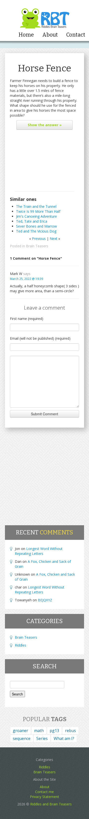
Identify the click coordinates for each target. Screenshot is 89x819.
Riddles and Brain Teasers (51, 804)
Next (53, 238)
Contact (75, 35)
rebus (70, 730)
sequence (21, 738)
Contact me (44, 791)
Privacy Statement (44, 796)
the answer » (45, 125)
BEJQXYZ (45, 600)
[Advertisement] (44, 162)
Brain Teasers (37, 246)
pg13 (54, 730)
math (39, 730)
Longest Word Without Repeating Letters (39, 551)
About (50, 35)
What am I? (64, 738)
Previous (39, 238)
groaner (20, 730)
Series (42, 738)
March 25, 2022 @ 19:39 (26, 279)
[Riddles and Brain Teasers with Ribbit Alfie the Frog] (44, 15)
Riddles (20, 645)
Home (26, 35)
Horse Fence (44, 68)
